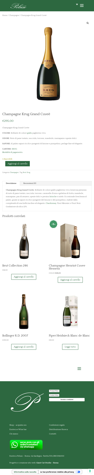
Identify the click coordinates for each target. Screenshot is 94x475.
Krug (28, 172)
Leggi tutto (70, 347)
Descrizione (11, 183)
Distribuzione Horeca (58, 429)
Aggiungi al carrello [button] (24, 277)
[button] (88, 23)
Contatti (52, 434)
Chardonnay (51, 203)
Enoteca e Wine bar (18, 429)
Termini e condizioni (66, 399)
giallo (29, 133)
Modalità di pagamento (12, 152)
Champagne (14, 15)
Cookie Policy (54, 395)
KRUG (14, 149)
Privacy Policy (54, 391)
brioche (53, 197)
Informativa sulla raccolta (25, 472)
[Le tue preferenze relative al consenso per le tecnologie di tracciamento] (90, 471)
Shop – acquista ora (17, 425)
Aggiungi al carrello (18, 163)
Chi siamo (13, 434)
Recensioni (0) (29, 183)
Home (4, 15)
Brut (24, 172)
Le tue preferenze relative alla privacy (57, 472)
